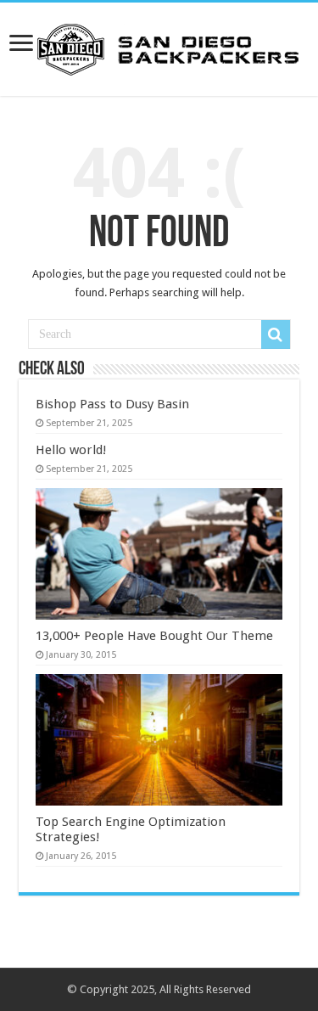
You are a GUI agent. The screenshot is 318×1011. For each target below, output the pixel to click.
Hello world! (71, 450)
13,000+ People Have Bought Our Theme (154, 635)
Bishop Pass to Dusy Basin (112, 404)
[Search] (275, 334)
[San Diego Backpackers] (159, 45)
